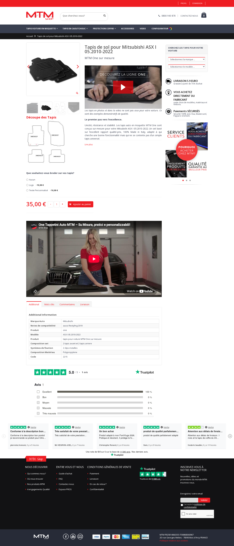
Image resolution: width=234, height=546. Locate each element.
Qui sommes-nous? (36, 473)
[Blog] (80, 536)
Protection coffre (103, 28)
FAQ (61, 478)
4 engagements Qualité (38, 489)
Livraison (84, 304)
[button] (123, 87)
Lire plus (89, 144)
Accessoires (127, 28)
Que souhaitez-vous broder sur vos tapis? (50, 173)
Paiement (94, 473)
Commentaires (67, 304)
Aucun (32, 179)
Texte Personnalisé (43, 190)
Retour (63, 19)
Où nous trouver (35, 478)
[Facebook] (66, 536)
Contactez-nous (66, 484)
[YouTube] (73, 536)
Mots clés (49, 304)
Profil (184, 3)
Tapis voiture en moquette (41, 28)
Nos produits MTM (36, 484)
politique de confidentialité (194, 506)
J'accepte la (194, 506)
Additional (34, 304)
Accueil (29, 36)
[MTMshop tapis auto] (39, 16)
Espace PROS (65, 489)
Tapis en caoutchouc (74, 28)
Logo (36, 185)
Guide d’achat (65, 473)
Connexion (197, 3)
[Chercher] (104, 16)
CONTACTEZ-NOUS (189, 15)
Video (143, 28)
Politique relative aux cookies (174, 540)
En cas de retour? (98, 484)
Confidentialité (97, 489)
